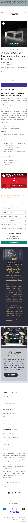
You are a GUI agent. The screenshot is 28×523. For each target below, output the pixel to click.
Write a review (14, 242)
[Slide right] (17, 49)
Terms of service (14, 517)
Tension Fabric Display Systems (14, 275)
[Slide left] (10, 49)
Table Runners (14, 315)
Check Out (11, 375)
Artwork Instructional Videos (10, 437)
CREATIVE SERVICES (8, 444)
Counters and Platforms (14, 288)
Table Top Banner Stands (14, 305)
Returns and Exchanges (9, 413)
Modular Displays (17, 286)
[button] (2, 12)
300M (16, 160)
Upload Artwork (7, 440)
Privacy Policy (6, 424)
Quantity (3, 71)
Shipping (2, 64)
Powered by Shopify (15, 514)
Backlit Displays (14, 313)
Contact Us (6, 396)
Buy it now (14, 85)
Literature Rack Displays (14, 290)
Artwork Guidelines (8, 433)
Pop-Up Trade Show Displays (14, 277)
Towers (15, 298)
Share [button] (4, 201)
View (14, 162)
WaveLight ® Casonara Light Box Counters (13, 196)
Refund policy (23, 514)
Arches (20, 298)
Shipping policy (22, 517)
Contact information (14, 519)
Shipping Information (8, 417)
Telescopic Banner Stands (14, 303)
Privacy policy (7, 517)
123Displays (8, 514)
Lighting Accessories (11, 292)
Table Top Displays (11, 280)
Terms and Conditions (8, 403)
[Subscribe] (23, 487)
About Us (5, 400)
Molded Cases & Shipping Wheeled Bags (14, 294)
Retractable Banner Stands (14, 301)
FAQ (4, 420)
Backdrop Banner (10, 307)
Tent (16, 307)
